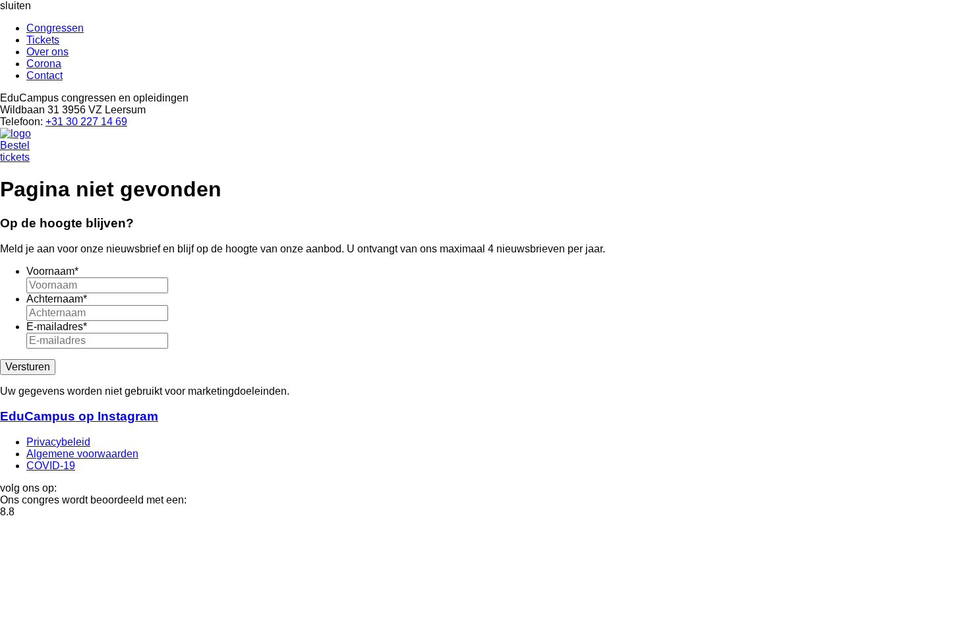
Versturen (27, 366)
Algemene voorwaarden (82, 453)
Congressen (55, 28)
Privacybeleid (58, 441)
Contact (44, 75)
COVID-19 (50, 465)
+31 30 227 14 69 (86, 121)
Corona (43, 63)
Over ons (47, 51)
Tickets (42, 39)
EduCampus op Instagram (79, 416)
